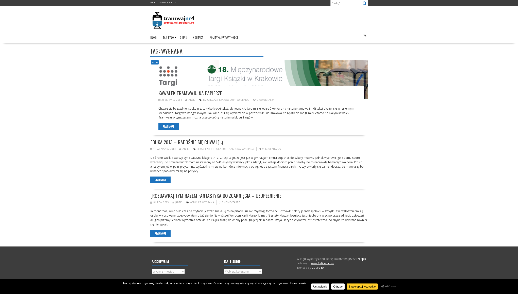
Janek (191, 100)
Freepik (361, 259)
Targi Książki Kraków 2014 (219, 100)
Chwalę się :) (204, 149)
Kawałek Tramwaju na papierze (190, 93)
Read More (168, 126)
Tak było (168, 37)
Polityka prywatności (223, 37)
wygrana (243, 100)
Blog (153, 37)
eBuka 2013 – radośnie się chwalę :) (186, 142)
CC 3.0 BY (318, 268)
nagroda (235, 149)
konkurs (195, 202)
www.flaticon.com (322, 263)
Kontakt (198, 37)
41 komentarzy (271, 149)
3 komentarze (231, 202)
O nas (183, 37)
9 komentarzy (266, 100)
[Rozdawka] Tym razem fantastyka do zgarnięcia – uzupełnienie (215, 195)
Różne (155, 62)
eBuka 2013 (220, 149)
